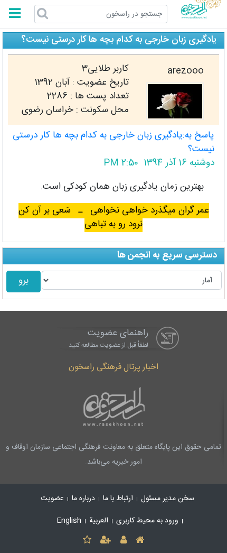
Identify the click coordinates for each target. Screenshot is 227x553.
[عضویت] (106, 540)
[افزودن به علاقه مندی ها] (87, 540)
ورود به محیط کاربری (147, 521)
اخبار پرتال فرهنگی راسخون (113, 367)
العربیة (98, 521)
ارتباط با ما (118, 498)
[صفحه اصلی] (139, 540)
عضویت (52, 498)
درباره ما (83, 498)
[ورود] (123, 540)
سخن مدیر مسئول (167, 498)
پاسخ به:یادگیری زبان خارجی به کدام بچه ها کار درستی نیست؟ (113, 142)
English (69, 521)
